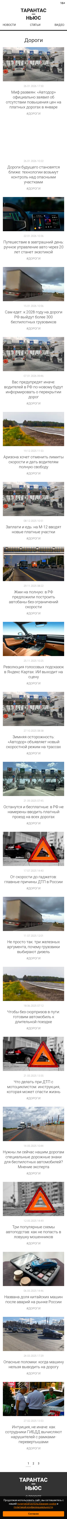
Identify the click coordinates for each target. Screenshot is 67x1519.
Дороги (34, 113)
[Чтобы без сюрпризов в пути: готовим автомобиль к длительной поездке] (33, 984)
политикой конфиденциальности (33, 1507)
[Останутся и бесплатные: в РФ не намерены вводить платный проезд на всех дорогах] (33, 779)
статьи (35, 25)
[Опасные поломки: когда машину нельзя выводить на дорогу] (33, 1334)
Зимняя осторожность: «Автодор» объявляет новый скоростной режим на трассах (33, 742)
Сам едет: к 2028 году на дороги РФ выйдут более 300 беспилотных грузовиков (33, 317)
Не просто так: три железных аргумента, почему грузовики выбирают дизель (33, 947)
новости (9, 25)
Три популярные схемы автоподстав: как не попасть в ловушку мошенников (33, 1232)
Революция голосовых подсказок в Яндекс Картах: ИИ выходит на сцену (33, 672)
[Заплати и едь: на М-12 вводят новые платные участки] (33, 499)
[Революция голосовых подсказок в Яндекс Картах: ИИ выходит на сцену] (33, 639)
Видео (59, 25)
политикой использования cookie (36, 1503)
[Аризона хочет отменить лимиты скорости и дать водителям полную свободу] (33, 429)
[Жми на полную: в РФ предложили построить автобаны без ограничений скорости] (33, 564)
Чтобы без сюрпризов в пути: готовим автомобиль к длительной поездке (33, 1017)
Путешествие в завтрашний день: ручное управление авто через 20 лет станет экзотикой (33, 247)
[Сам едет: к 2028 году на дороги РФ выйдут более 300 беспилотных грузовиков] (33, 284)
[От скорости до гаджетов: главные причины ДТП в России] (33, 849)
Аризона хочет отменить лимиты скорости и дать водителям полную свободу (33, 462)
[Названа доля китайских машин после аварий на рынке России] (33, 1269)
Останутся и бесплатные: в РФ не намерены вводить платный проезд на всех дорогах (33, 812)
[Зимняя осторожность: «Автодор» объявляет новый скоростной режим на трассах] (33, 709)
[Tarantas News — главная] (33, 14)
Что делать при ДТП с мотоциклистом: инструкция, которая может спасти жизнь (33, 1087)
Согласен (33, 1513)
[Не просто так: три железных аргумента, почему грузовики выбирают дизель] (33, 914)
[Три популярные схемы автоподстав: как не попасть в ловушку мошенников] (33, 1199)
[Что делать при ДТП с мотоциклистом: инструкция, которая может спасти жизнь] (33, 1054)
